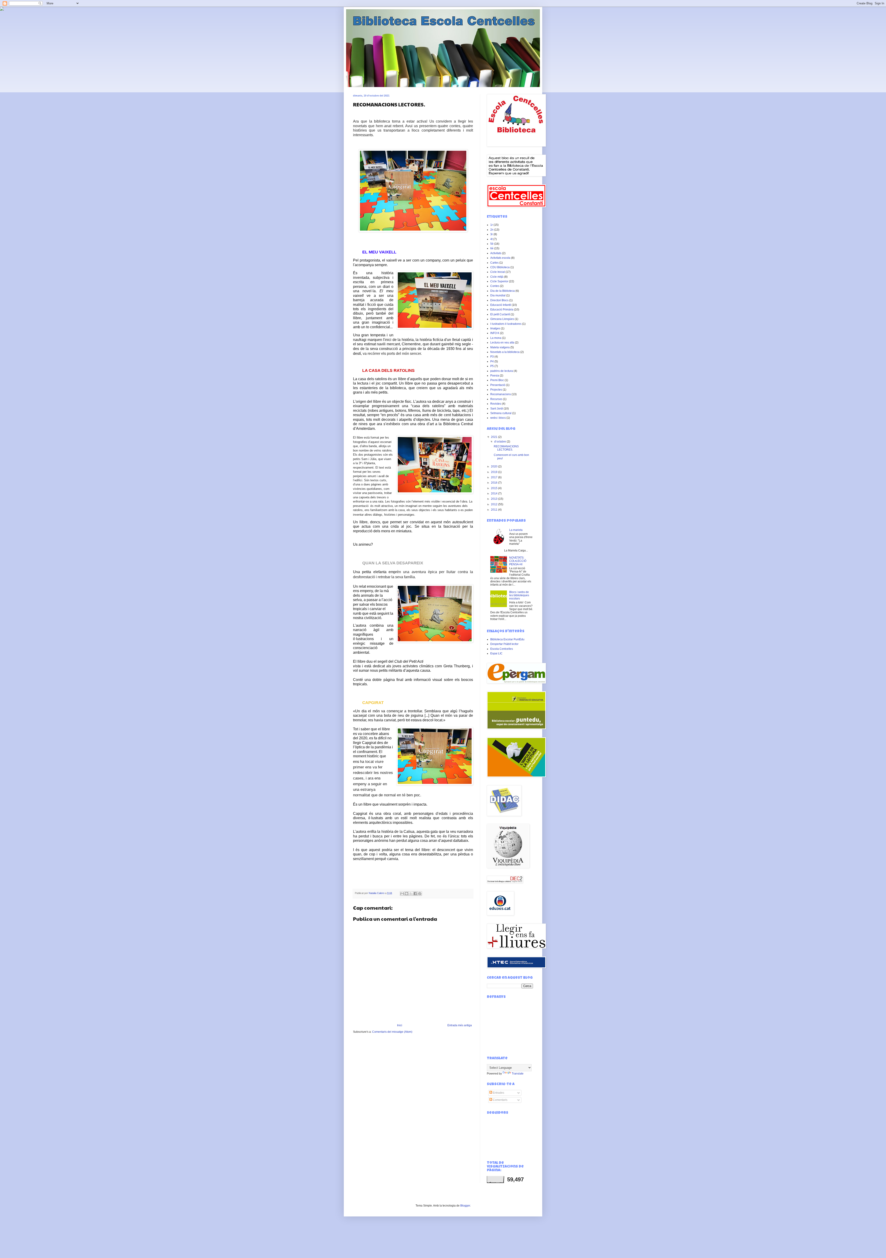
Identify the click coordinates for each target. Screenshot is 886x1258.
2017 (494, 477)
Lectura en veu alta (502, 342)
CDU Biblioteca (500, 267)
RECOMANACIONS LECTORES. (506, 448)
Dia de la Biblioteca (502, 290)
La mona (495, 338)
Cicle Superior (499, 281)
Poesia (494, 375)
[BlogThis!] (406, 893)
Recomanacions (500, 394)
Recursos (496, 399)
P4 (492, 361)
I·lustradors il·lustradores (505, 323)
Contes (494, 286)
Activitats (495, 253)
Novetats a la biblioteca (505, 352)
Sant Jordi (496, 408)
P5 (492, 366)
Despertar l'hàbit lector (504, 644)
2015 (494, 488)
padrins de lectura (501, 371)
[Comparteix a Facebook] (415, 893)
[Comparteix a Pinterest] (419, 893)
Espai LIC (496, 653)
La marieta (516, 530)
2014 (494, 493)
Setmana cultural (501, 413)
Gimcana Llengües (502, 319)
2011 (494, 509)
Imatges (495, 328)
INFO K (494, 333)
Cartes (494, 262)
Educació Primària (501, 309)
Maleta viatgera (500, 347)
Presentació (497, 385)
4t (491, 239)
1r (491, 224)
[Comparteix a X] (411, 893)
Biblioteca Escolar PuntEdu (507, 639)
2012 (494, 504)
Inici (399, 1025)
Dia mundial (498, 295)
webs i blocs (498, 417)
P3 (492, 356)
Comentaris (499, 1100)
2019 (494, 472)
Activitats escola (500, 257)
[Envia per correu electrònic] (402, 893)
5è (492, 243)
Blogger (465, 1205)
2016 (494, 482)
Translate (518, 1073)
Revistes (495, 403)
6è (492, 248)
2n (492, 229)
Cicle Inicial (497, 272)
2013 (494, 498)
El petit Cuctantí (500, 314)
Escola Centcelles (501, 648)
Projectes (496, 389)
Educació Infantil (500, 305)
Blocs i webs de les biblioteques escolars (519, 595)
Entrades (498, 1092)
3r (491, 234)
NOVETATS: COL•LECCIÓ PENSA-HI (517, 561)
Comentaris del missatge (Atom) (392, 1031)
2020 (494, 466)
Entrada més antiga (459, 1025)
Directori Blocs (499, 300)
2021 (494, 437)
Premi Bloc (497, 380)
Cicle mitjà (496, 276)
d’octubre (500, 441)
